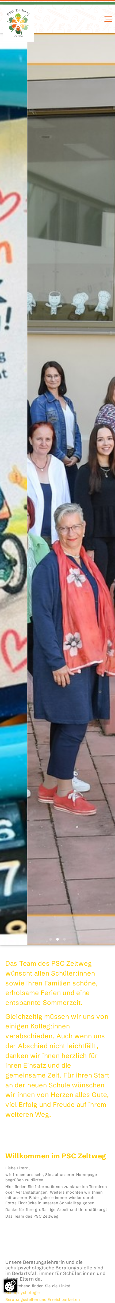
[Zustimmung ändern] (10, 1286)
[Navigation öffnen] (107, 19)
